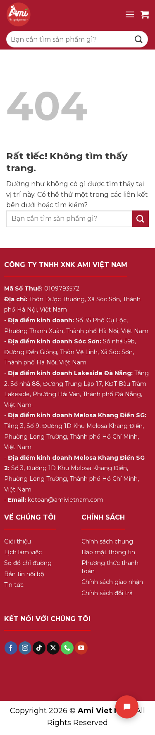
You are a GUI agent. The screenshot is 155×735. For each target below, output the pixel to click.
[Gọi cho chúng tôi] (67, 648)
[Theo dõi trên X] (53, 648)
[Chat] (126, 706)
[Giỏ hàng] (145, 14)
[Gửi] (139, 39)
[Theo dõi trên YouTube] (81, 648)
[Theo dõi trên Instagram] (25, 648)
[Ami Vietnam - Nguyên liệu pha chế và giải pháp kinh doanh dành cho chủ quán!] (62, 14)
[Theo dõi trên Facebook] (11, 648)
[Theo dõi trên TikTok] (39, 648)
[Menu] (130, 14)
